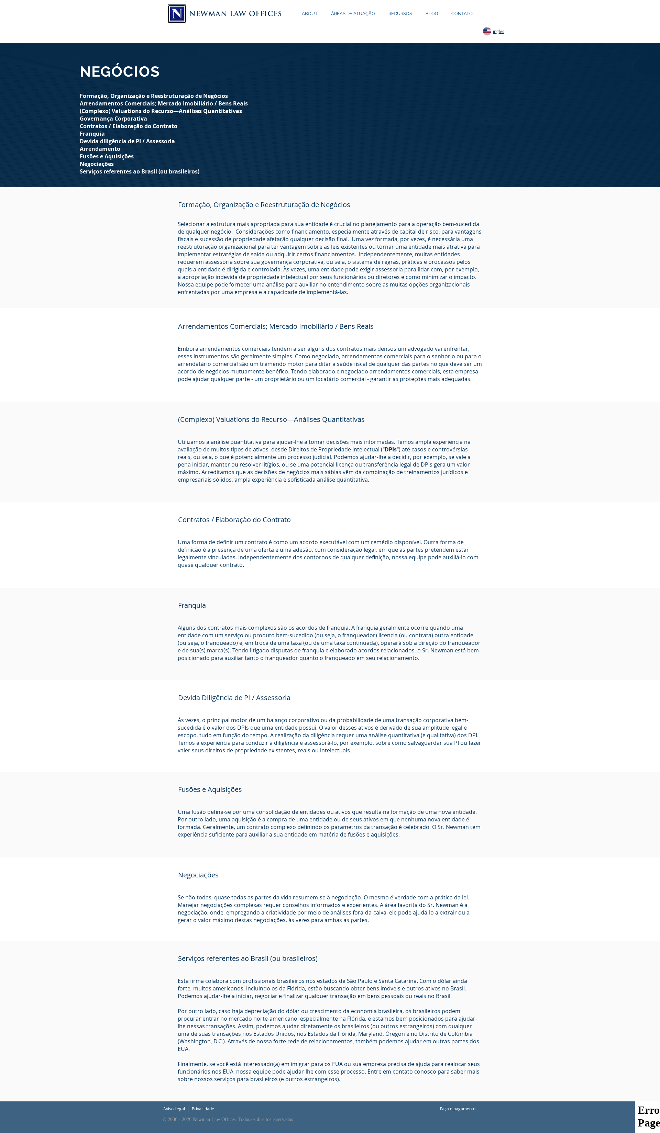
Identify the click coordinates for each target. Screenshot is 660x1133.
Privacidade (203, 1108)
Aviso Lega (173, 1108)
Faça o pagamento (457, 1108)
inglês (498, 31)
